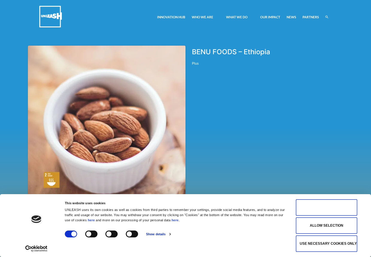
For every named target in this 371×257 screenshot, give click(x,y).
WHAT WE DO (237, 17)
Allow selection (326, 225)
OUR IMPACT (270, 17)
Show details (156, 234)
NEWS (291, 17)
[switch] (91, 234)
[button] (327, 17)
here (91, 220)
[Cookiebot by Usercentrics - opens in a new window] (36, 248)
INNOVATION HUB (171, 17)
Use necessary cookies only (328, 243)
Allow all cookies (326, 207)
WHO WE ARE (202, 17)
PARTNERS (311, 17)
